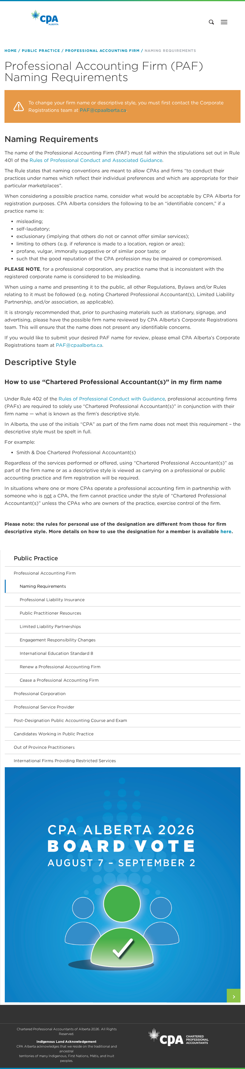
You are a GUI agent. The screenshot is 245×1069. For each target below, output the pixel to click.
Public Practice (41, 50)
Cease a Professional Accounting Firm (59, 680)
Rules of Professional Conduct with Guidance (112, 399)
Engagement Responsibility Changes (58, 640)
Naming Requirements (43, 586)
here (226, 531)
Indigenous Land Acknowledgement (66, 1041)
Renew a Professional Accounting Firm (60, 666)
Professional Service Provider (44, 707)
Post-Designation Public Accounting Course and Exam (70, 720)
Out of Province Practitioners (44, 747)
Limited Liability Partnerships (50, 626)
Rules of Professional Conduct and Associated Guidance (96, 160)
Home (10, 50)
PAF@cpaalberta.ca (103, 110)
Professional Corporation (40, 693)
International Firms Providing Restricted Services (65, 760)
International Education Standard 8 (56, 653)
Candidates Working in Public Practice (54, 733)
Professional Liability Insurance (52, 599)
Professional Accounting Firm (102, 50)
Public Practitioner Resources (50, 613)
